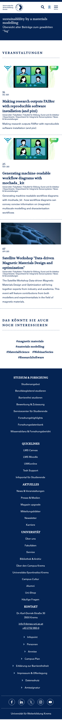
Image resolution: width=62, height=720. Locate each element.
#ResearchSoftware (31, 357)
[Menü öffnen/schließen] (56, 8)
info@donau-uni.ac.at (31, 623)
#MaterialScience (17, 352)
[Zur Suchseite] (43, 7)
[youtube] (50, 702)
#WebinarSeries (42, 352)
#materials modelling (30, 346)
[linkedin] (21, 702)
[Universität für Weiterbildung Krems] (14, 7)
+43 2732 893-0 (30, 627)
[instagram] (40, 702)
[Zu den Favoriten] (49, 7)
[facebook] (12, 702)
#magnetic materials (30, 341)
